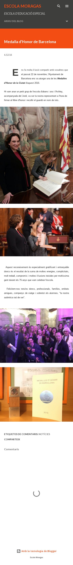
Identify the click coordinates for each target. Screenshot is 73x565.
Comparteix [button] (12, 439)
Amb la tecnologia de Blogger (39, 551)
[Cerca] (59, 6)
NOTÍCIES (44, 434)
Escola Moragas (22, 6)
